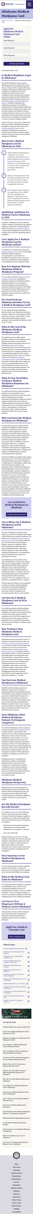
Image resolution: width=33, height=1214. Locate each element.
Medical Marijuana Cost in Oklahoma (14, 983)
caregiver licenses (24, 730)
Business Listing (16, 1188)
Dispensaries (16, 1176)
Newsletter (16, 1185)
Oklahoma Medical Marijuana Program (12, 966)
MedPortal (19, 178)
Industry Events (16, 1173)
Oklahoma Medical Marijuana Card (14, 948)
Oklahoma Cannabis (7, 20)
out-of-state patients (16, 122)
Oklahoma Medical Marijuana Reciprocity (16, 1118)
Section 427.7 (14, 812)
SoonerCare (12, 345)
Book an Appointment (16, 936)
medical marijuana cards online (12, 252)
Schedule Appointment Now (16, 514)
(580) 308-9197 (20, 4)
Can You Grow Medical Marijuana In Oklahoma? (14, 1106)
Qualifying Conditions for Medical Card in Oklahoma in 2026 (16, 1039)
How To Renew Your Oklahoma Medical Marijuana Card (16, 1099)
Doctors (16, 1182)
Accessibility (16, 1212)
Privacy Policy (16, 1200)
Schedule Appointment (16, 64)
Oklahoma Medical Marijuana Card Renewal (14, 952)
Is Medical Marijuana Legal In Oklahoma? (16, 1027)
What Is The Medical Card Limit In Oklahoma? (14, 1136)
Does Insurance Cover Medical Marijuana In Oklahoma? (16, 1130)
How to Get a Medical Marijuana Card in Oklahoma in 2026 (16, 1032)
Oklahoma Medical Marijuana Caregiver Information (12, 961)
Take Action (16, 1167)
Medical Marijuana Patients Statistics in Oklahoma (15, 987)
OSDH (10, 109)
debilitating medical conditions (19, 228)
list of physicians (14, 475)
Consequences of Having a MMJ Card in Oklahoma (15, 992)
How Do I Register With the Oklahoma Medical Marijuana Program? (15, 1052)
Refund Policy (16, 1206)
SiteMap (16, 1209)
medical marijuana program (11, 128)
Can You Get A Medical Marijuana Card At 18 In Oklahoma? (15, 1093)
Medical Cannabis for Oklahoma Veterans (13, 1001)
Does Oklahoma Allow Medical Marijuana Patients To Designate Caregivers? (16, 1112)
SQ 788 (25, 85)
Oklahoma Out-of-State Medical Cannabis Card (13, 957)
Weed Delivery (16, 1179)
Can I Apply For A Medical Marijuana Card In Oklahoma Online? (15, 1045)
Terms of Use (16, 1203)
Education (16, 1170)
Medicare (21, 345)
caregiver (24, 738)
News (16, 1164)
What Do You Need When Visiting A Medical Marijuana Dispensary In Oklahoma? (14, 1072)
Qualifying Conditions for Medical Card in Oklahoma (14, 975)
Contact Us (16, 1197)
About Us (16, 1194)
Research (16, 1191)
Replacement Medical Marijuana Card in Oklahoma (15, 979)
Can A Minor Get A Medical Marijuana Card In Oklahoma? (15, 1086)
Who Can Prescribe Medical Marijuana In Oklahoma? (16, 1080)
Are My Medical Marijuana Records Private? (14, 1123)
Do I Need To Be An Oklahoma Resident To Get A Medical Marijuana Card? (16, 1058)
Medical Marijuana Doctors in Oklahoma (12, 970)
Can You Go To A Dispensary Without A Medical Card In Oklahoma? (15, 1143)
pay (26, 347)
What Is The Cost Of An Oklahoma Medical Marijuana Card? (14, 1065)
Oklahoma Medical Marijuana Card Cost (14, 996)
